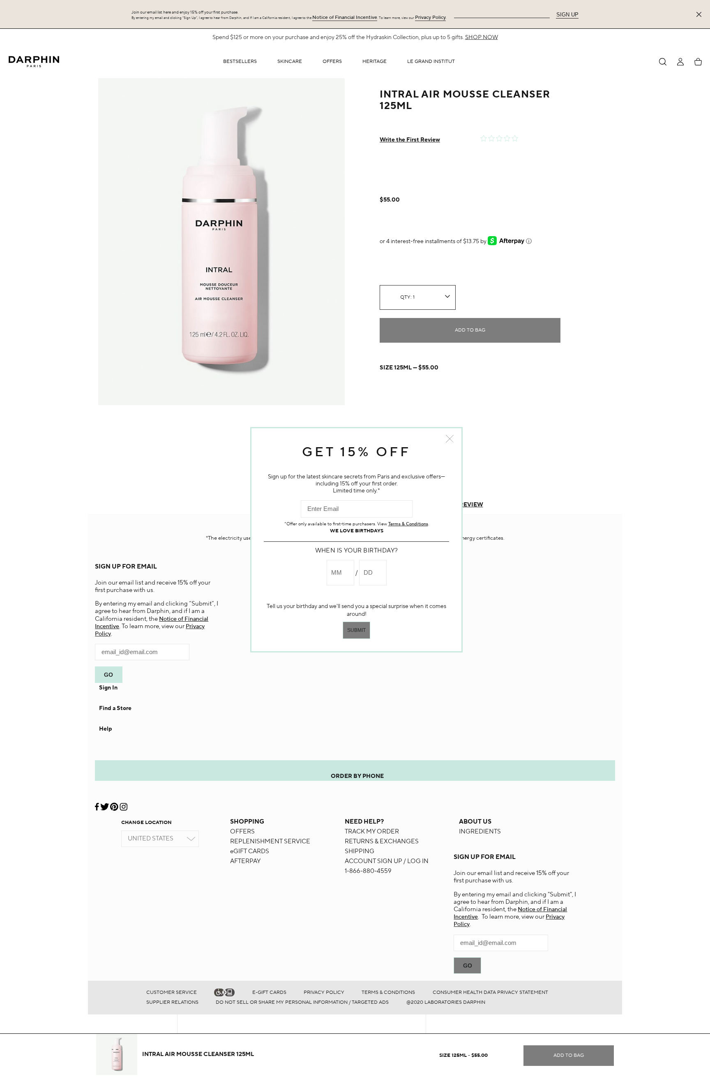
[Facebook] (97, 803)
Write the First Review (410, 140)
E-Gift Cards (269, 992)
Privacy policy (324, 992)
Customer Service (171, 992)
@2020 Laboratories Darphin (445, 1002)
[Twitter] (104, 803)
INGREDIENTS (480, 832)
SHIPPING (359, 851)
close (450, 439)
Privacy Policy (430, 17)
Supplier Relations (172, 1002)
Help (105, 729)
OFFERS (242, 832)
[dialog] (662, 61)
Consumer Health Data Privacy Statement (490, 992)
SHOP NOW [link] (481, 37)
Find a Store (115, 708)
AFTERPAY (245, 861)
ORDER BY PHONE (357, 776)
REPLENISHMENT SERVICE (270, 841)
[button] (289, 61)
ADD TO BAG (470, 330)
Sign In (108, 688)
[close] (700, 14)
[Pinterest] (114, 803)
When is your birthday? (356, 551)
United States (150, 839)
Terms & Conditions (388, 992)
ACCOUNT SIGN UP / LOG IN (387, 861)
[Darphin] (34, 61)
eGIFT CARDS (249, 851)
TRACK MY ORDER (372, 832)
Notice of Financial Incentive (344, 17)
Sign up (567, 15)
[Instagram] (123, 803)
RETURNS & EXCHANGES (382, 841)
